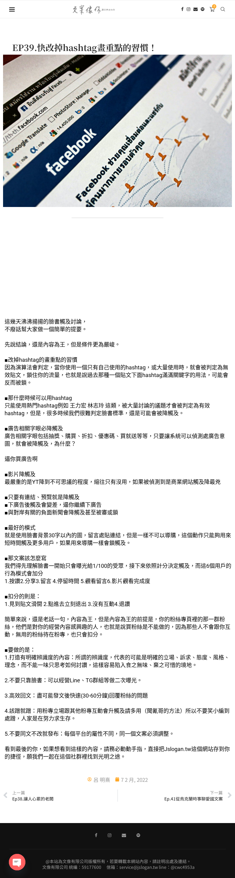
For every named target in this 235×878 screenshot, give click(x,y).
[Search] (223, 9)
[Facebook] (182, 9)
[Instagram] (188, 9)
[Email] (195, 9)
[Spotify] (202, 9)
